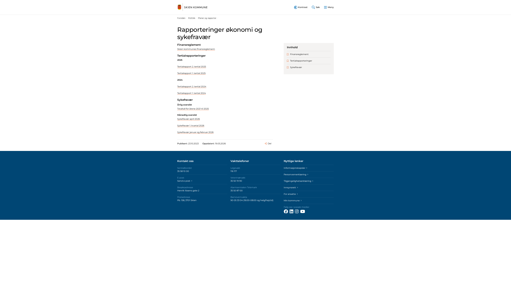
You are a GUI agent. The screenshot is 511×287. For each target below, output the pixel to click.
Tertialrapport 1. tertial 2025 (191, 73)
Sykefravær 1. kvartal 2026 (190, 125)
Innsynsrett (290, 187)
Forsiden (181, 18)
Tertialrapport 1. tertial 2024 (191, 93)
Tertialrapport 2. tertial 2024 (191, 86)
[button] (301, 7)
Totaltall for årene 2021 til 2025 (193, 108)
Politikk (191, 18)
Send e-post (184, 181)
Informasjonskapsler (295, 168)
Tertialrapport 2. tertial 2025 (191, 66)
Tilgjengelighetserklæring (298, 181)
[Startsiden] (192, 7)
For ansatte (290, 194)
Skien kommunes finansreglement (196, 49)
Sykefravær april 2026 (188, 119)
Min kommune (292, 200)
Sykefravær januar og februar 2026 (195, 132)
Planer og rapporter (207, 18)
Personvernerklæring (295, 174)
